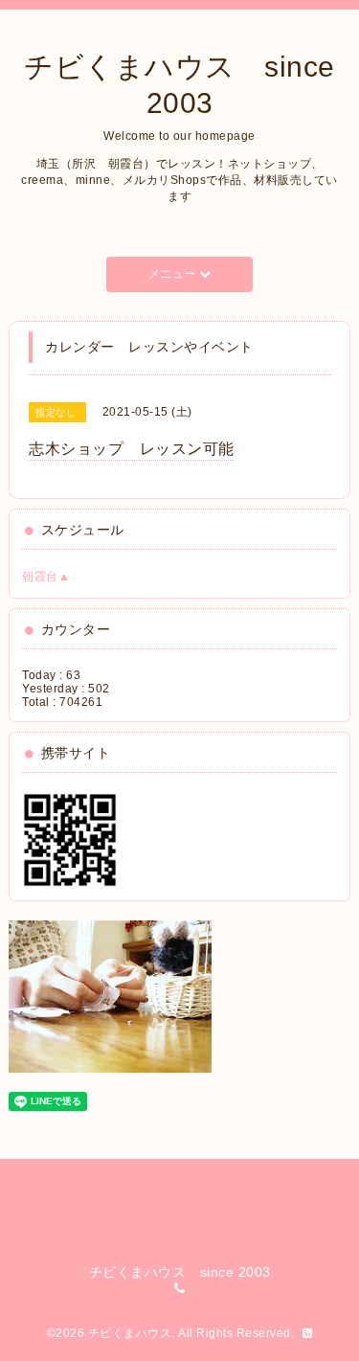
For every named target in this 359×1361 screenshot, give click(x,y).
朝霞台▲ (46, 576)
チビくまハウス (130, 1333)
